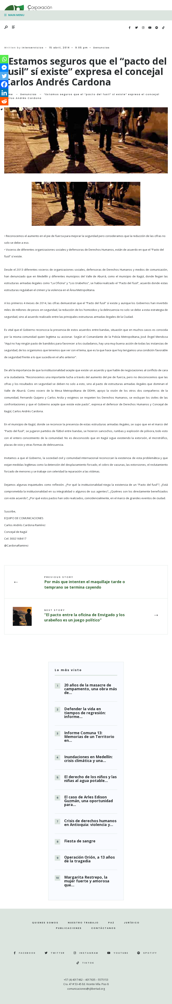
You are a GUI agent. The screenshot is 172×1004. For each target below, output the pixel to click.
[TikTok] (163, 27)
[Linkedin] (4, 93)
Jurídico (132, 922)
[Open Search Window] (6, 27)
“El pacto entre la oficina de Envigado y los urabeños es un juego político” (84, 615)
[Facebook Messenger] (4, 67)
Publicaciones (69, 928)
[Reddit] (4, 101)
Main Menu (16, 15)
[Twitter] (136, 27)
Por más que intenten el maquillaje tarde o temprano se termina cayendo (84, 582)
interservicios (33, 47)
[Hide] (1, 109)
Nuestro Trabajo (83, 922)
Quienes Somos (45, 922)
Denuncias (101, 47)
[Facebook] (129, 27)
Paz (111, 922)
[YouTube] (149, 27)
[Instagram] (143, 27)
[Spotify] (156, 27)
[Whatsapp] (4, 59)
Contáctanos (103, 928)
